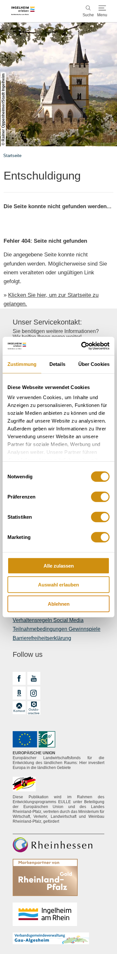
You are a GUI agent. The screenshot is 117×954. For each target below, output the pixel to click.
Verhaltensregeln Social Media (48, 620)
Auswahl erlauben (58, 584)
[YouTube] (33, 678)
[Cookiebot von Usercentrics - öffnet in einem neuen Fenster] (83, 346)
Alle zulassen (59, 565)
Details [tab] (57, 364)
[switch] (100, 496)
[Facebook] (19, 678)
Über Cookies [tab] (94, 364)
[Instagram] (33, 693)
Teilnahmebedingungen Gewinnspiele (56, 629)
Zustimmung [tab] (21, 364)
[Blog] (19, 693)
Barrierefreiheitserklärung (42, 638)
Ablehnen (59, 603)
